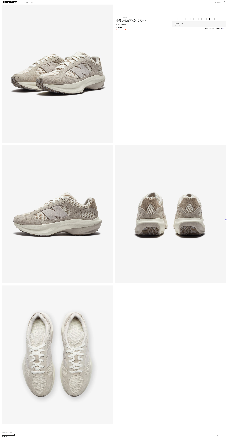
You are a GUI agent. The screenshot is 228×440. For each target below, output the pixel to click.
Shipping (117, 24)
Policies (155, 435)
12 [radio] (213, 19)
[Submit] (14, 434)
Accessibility (194, 435)
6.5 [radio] (183, 19)
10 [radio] (202, 19)
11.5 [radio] (210, 19)
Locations (36, 435)
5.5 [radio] (178, 19)
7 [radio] (186, 19)
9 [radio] (197, 19)
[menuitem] (36, 435)
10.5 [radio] (205, 19)
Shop (21, 2)
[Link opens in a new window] (3, 437)
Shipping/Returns (114, 435)
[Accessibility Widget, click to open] (226, 220)
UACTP (32, 2)
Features (26, 2)
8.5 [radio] (194, 19)
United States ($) (218, 2)
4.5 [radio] (173, 19)
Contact (74, 435)
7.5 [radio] (189, 19)
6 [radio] (181, 19)
